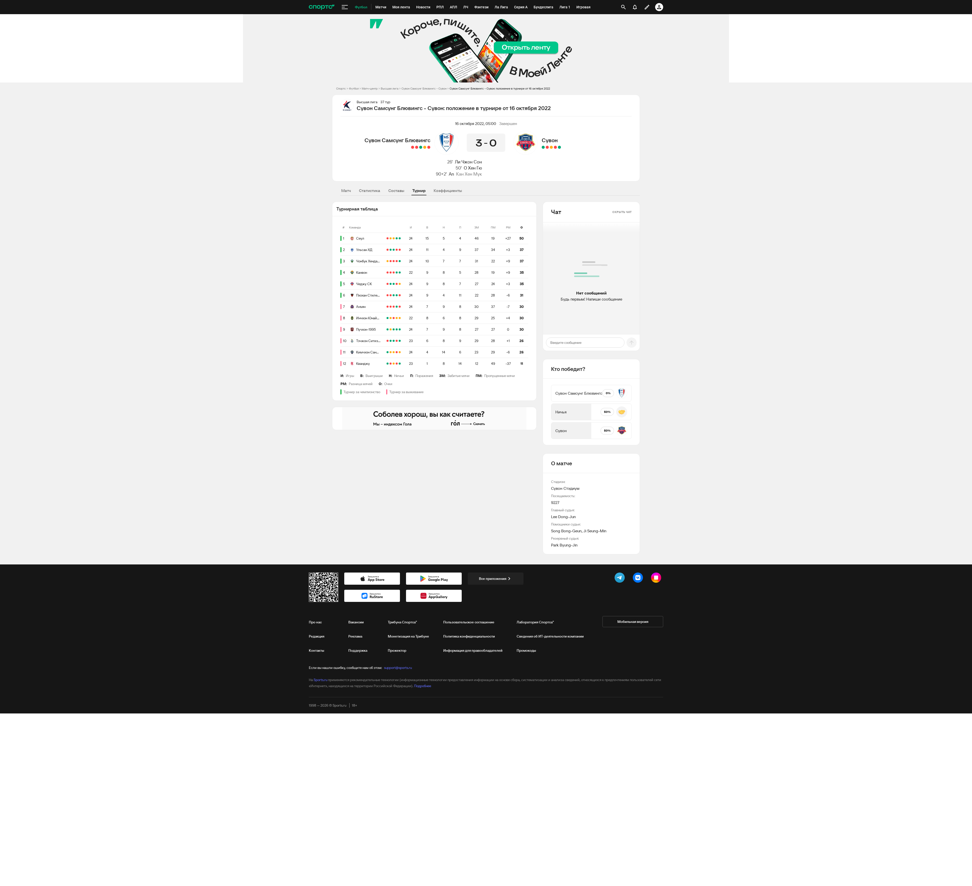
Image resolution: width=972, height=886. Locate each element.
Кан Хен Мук (469, 174)
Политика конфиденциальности (469, 636)
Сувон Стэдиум (565, 488)
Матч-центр (370, 88)
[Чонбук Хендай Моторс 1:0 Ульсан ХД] (400, 250)
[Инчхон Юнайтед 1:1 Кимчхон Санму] (400, 318)
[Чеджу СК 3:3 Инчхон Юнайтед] (397, 318)
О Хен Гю (473, 168)
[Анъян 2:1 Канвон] (388, 272)
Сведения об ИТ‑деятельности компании (550, 636)
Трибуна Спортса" (402, 622)
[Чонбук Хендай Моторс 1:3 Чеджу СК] (391, 261)
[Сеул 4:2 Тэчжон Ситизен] (397, 238)
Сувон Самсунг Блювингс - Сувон (424, 88)
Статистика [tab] (369, 190)
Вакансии (356, 622)
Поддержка (357, 650)
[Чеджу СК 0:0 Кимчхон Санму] (400, 284)
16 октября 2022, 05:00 (475, 123)
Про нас (315, 622)
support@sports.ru (398, 667)
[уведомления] (635, 7)
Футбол (354, 88)
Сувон (550, 140)
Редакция (316, 636)
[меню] (345, 7)
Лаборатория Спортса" (535, 622)
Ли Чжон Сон (468, 162)
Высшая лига (389, 88)
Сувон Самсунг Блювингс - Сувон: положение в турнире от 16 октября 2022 (500, 88)
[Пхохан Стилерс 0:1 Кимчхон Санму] (388, 295)
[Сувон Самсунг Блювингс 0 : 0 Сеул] (424, 147)
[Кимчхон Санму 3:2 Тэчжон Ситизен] (388, 341)
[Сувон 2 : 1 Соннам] (559, 147)
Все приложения (492, 578)
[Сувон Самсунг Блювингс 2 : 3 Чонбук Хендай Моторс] (416, 147)
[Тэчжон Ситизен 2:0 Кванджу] (391, 341)
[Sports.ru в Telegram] (621, 579)
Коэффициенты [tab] (448, 190)
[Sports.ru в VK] (639, 579)
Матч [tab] (346, 190)
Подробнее (422, 686)
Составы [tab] (396, 190)
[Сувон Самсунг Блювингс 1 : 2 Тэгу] (428, 147)
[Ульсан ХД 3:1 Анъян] (391, 250)
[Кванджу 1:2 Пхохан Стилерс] (394, 295)
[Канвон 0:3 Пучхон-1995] (391, 272)
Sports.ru (320, 680)
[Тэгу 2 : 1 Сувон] (555, 147)
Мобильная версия (632, 621)
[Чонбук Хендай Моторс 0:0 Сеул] (391, 238)
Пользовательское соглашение (468, 622)
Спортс (341, 88)
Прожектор (397, 650)
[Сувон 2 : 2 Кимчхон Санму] (551, 147)
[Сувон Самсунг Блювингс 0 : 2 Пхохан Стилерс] (412, 147)
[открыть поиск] (623, 7)
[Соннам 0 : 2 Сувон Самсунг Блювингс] (420, 147)
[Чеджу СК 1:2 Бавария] (388, 284)
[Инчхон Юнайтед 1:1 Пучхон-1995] (391, 318)
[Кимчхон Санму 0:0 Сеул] (394, 238)
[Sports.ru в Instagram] (657, 579)
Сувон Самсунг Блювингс (397, 140)
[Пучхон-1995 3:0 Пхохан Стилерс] (400, 295)
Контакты (316, 650)
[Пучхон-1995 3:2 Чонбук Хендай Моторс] (394, 261)
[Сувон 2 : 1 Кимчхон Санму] (543, 147)
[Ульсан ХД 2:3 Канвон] (397, 250)
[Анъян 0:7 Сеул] (400, 238)
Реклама (355, 636)
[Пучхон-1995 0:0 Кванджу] (391, 329)
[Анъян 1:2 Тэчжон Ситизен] (391, 307)
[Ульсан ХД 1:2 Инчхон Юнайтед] (388, 318)
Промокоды (526, 650)
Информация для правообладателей (472, 650)
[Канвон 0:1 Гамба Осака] (394, 272)
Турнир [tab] (419, 190)
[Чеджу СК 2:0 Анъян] (394, 284)
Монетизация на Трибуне (408, 636)
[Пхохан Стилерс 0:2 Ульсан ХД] (394, 250)
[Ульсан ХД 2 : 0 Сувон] (547, 147)
